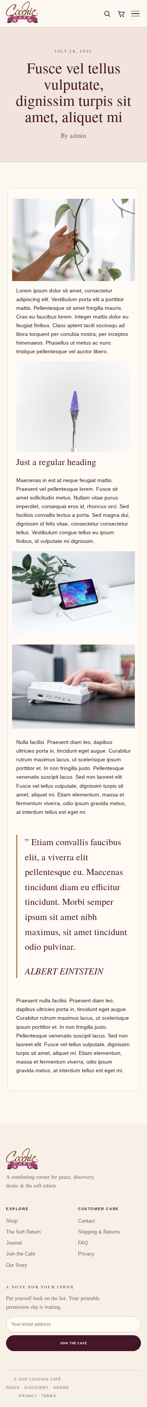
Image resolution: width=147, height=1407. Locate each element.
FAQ (83, 1243)
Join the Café (20, 1254)
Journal (14, 1243)
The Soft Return (23, 1232)
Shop (11, 1221)
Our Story (16, 1265)
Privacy (86, 1254)
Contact (86, 1221)
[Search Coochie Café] (107, 13)
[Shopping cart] (121, 13)
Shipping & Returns (99, 1232)
